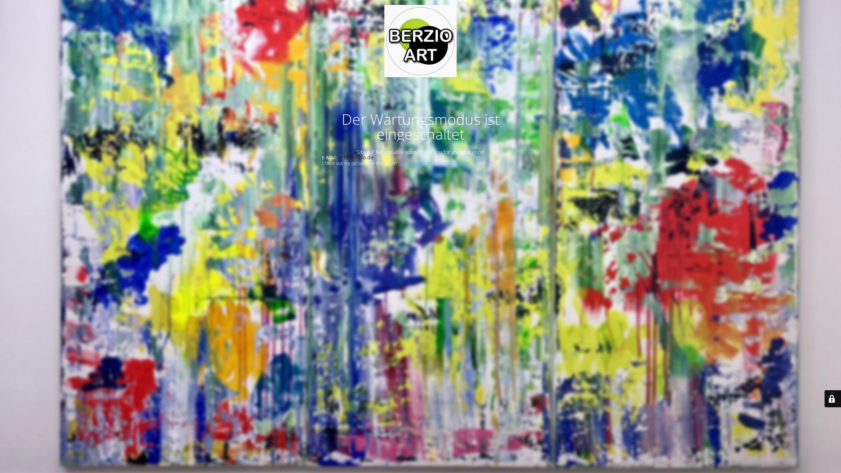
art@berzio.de (356, 157)
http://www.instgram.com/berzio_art (434, 163)
